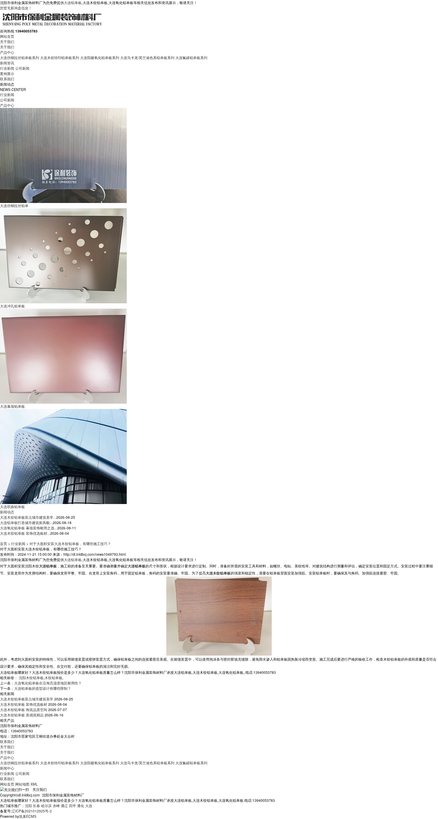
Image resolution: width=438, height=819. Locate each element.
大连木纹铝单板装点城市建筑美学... (28, 517)
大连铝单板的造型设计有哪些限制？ (42, 688)
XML (34, 784)
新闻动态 (7, 511)
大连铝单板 (73, 2)
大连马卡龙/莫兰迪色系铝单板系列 (147, 57)
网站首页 (7, 36)
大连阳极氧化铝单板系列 (99, 57)
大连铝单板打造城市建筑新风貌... (26, 522)
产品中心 (7, 52)
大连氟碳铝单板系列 (191, 57)
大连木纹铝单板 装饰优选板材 (23, 704)
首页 (3, 543)
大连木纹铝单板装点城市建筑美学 (26, 698)
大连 (88, 805)
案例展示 (7, 73)
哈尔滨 (46, 805)
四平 (72, 805)
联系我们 (7, 78)
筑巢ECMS (27, 816)
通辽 (64, 805)
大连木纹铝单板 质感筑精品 (22, 714)
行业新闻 (7, 68)
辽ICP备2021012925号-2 (32, 810)
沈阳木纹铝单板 (31, 677)
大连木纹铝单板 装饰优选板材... (25, 533)
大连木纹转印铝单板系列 (59, 57)
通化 (80, 805)
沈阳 (28, 805)
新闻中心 (7, 768)
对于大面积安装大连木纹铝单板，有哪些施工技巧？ (70, 543)
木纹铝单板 (53, 677)
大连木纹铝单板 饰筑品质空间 (23, 709)
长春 (36, 805)
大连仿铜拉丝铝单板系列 (19, 57)
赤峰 (56, 805)
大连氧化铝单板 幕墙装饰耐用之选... (28, 527)
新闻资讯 (7, 62)
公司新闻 (22, 68)
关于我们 (7, 41)
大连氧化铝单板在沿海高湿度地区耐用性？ (48, 682)
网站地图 (22, 784)
